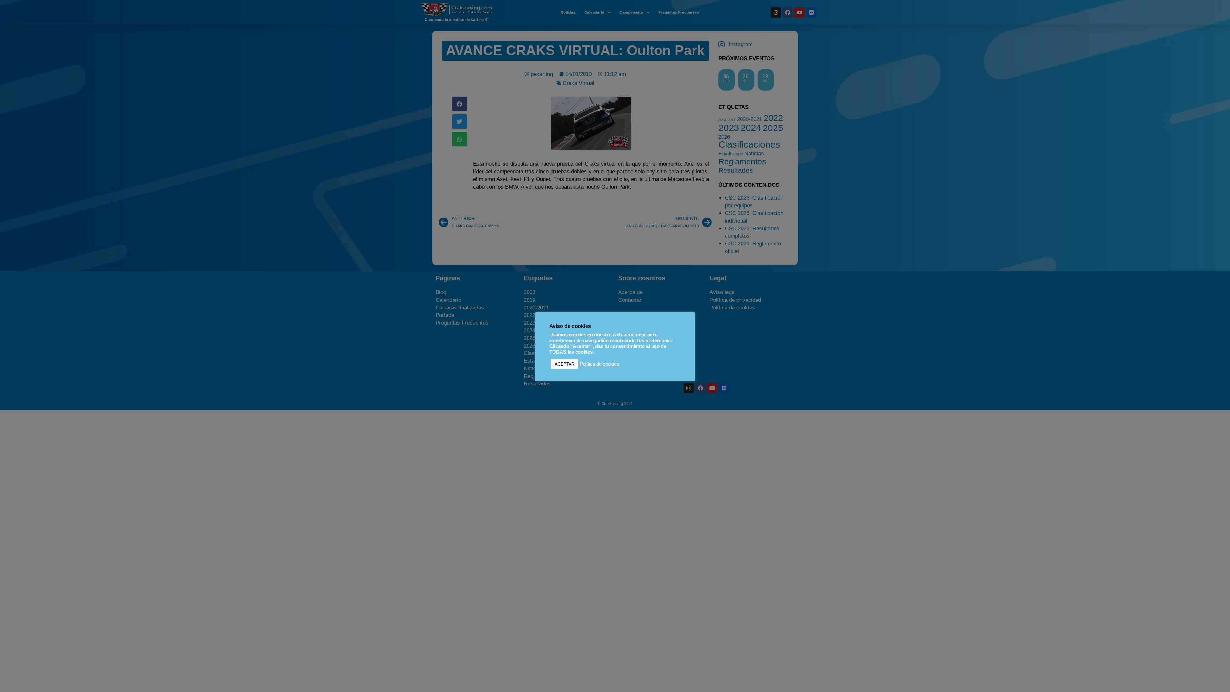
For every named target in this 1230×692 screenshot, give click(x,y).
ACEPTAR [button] (564, 364)
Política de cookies (599, 364)
